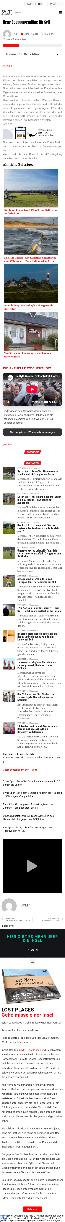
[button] (60, 12)
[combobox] (34, 12)
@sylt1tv (7, 444)
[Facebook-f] (28, 950)
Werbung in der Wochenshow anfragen (32, 432)
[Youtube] (32, 950)
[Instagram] (37, 950)
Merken (7, 65)
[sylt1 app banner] (32, 138)
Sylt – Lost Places (30, 1049)
